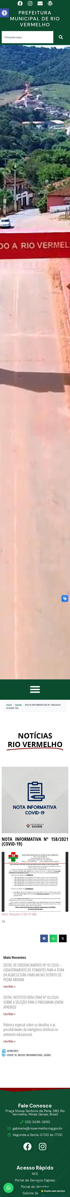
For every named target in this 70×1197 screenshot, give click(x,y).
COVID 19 (11, 1055)
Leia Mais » (9, 986)
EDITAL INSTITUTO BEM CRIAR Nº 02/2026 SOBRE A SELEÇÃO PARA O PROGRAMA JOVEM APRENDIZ (33, 1002)
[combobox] (27, 37)
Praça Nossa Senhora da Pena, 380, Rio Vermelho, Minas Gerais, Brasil (35, 1112)
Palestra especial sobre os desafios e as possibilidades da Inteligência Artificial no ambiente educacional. (30, 1029)
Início (9, 704)
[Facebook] (27, 1146)
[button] (4, 12)
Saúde (18, 704)
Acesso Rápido (35, 1167)
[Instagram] (43, 1146)
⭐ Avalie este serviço (53, 1191)
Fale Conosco (35, 1105)
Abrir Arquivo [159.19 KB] (19, 914)
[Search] (61, 37)
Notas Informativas (30, 1055)
